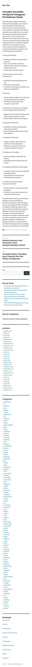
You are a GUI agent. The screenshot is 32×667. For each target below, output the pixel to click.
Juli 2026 (6, 333)
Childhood (7, 439)
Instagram (7, 494)
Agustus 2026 (8, 331)
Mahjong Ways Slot (8, 645)
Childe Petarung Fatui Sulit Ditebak (14, 294)
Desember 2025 (8, 343)
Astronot (6, 418)
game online (7, 473)
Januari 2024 (7, 390)
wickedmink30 (8, 229)
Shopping (7, 570)
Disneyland (7, 458)
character (7, 437)
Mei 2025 (6, 356)
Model (6, 530)
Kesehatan (7, 507)
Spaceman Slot (8, 576)
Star (5, 579)
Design (6, 454)
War (5, 595)
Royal (5, 568)
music (5, 541)
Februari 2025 (8, 362)
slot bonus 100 (6, 649)
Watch (6, 597)
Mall (5, 520)
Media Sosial (7, 524)
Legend (6, 513)
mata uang (7, 522)
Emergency (7, 467)
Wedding (6, 600)
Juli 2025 (6, 352)
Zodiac (6, 608)
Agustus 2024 (8, 375)
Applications (7, 414)
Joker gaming (6, 641)
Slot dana (5, 637)
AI (4, 404)
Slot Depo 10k (6, 628)
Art (5, 416)
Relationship (7, 566)
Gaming (6, 475)
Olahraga (6, 549)
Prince (6, 560)
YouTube (6, 606)
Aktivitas (6, 406)
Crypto (6, 452)
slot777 (4, 654)
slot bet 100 (5, 620)
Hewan (6, 488)
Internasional (8, 496)
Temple (6, 583)
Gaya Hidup (7, 477)
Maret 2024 (7, 385)
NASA (5, 543)
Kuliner (6, 511)
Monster (6, 532)
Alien (5, 408)
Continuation (8, 446)
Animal (6, 410)
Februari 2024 (8, 388)
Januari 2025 (7, 364)
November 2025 (8, 345)
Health (6, 486)
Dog (5, 461)
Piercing (6, 551)
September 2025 (9, 350)
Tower (6, 587)
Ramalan (6, 564)
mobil (5, 528)
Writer (6, 604)
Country (6, 448)
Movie (6, 536)
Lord (5, 515)
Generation (7, 480)
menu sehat (7, 526)
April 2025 (7, 358)
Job (5, 503)
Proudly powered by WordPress (15, 664)
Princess (6, 562)
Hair (5, 482)
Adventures (7, 402)
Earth (5, 465)
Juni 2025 (7, 354)
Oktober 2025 (8, 348)
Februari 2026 (8, 339)
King (5, 509)
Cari (3, 270)
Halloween (7, 484)
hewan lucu (7, 490)
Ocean (6, 547)
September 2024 (9, 373)
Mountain (7, 534)
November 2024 (8, 369)
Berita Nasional (8, 425)
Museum (6, 538)
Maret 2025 (7, 360)
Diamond (6, 456)
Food (5, 471)
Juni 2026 (7, 335)
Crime (5, 450)
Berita (6, 423)
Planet (6, 553)
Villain (6, 591)
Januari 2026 (8, 341)
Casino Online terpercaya (9, 633)
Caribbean (7, 431)
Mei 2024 (6, 381)
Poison (6, 555)
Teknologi (7, 581)
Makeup (6, 517)
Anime (6, 412)
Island (6, 498)
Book (5, 427)
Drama (6, 463)
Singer (6, 574)
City (5, 442)
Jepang (6, 501)
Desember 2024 (8, 367)
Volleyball (7, 593)
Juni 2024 (7, 379)
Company (7, 444)
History (6, 492)
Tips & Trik (7, 585)
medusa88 (5, 658)
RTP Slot (5, 624)
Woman (6, 602)
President (7, 557)
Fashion (6, 469)
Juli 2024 (6, 377)
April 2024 (7, 383)
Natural (6, 545)
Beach (6, 421)
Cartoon (6, 433)
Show (5, 572)
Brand (6, 429)
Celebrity (6, 435)
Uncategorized (23, 229)
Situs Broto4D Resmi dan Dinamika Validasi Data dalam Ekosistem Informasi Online (16, 298)
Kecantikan (7, 505)
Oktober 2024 (8, 371)
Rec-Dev (6, 5)
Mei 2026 (7, 337)
